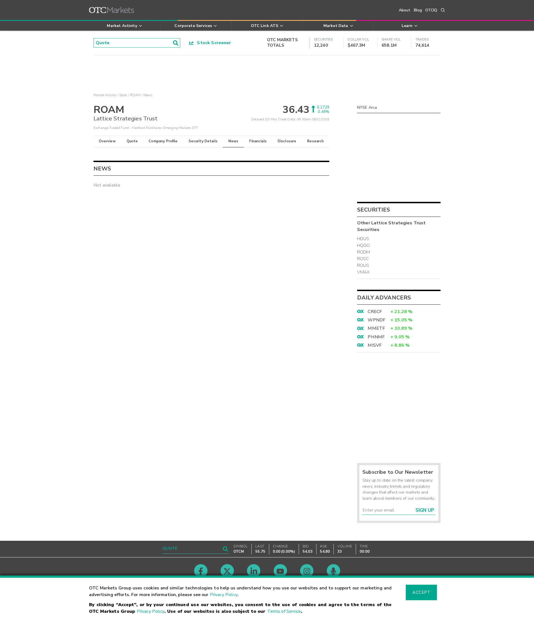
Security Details (203, 141)
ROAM (135, 95)
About (405, 10)
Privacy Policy (224, 595)
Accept (421, 592)
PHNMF (376, 337)
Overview (107, 141)
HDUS (363, 239)
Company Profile (163, 141)
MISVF (375, 345)
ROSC (363, 259)
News (233, 141)
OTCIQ (431, 10)
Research (315, 141)
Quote (132, 141)
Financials (258, 141)
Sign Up (425, 510)
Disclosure (287, 141)
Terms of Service (284, 611)
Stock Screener (212, 43)
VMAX (363, 272)
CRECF (375, 312)
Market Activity (104, 95)
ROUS (363, 265)
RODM (363, 252)
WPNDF (376, 320)
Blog (418, 10)
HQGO (363, 245)
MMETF (376, 328)
